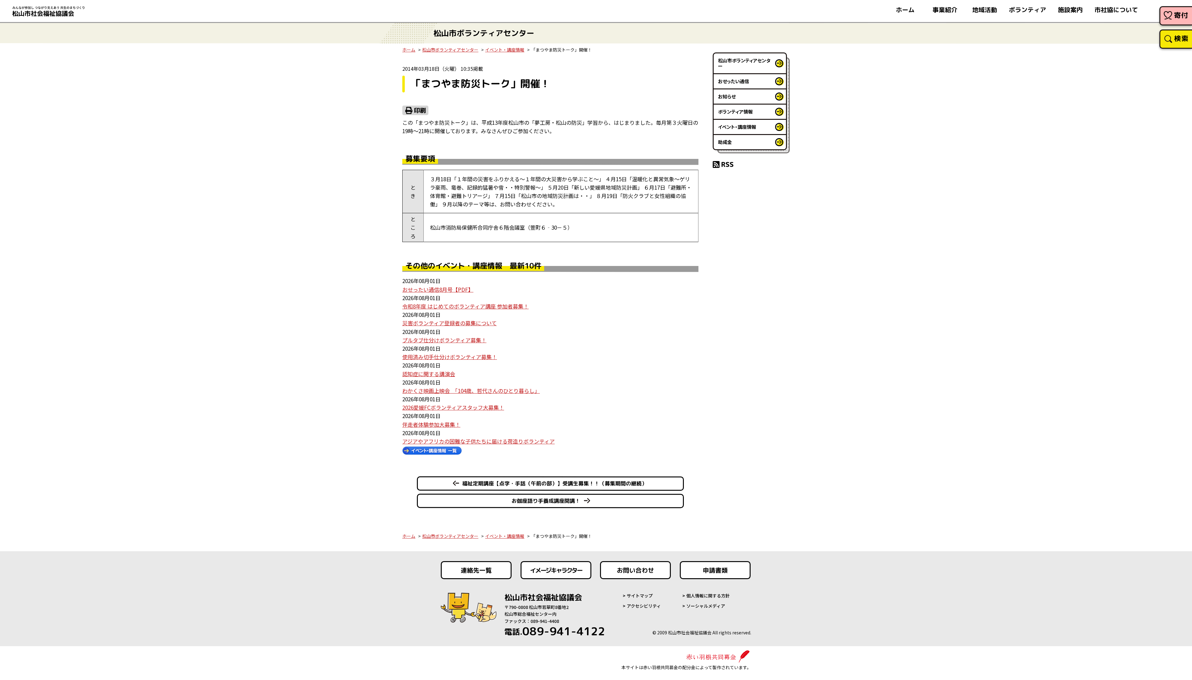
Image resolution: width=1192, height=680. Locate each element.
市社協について (1116, 9)
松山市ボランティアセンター (450, 50)
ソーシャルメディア (705, 606)
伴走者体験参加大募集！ (431, 424)
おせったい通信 (733, 81)
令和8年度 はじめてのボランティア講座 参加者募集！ (465, 306)
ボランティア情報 (735, 111)
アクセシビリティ (644, 606)
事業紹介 (944, 9)
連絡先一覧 (476, 570)
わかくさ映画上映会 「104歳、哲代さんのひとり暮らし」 (471, 390)
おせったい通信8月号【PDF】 (437, 289)
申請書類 (715, 570)
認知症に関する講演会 (428, 374)
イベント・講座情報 (504, 50)
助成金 (725, 142)
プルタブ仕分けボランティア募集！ (444, 340)
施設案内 (1070, 9)
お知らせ (727, 96)
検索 (1181, 38)
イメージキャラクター (556, 570)
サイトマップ (640, 595)
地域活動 (984, 9)
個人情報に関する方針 (708, 595)
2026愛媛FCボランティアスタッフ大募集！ (453, 407)
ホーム (905, 9)
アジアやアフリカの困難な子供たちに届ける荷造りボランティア (478, 441)
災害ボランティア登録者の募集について (449, 323)
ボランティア (1027, 9)
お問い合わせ (635, 570)
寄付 (1181, 15)
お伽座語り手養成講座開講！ (546, 500)
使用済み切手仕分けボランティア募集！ (449, 357)
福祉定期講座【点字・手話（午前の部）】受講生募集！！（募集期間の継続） (554, 483)
